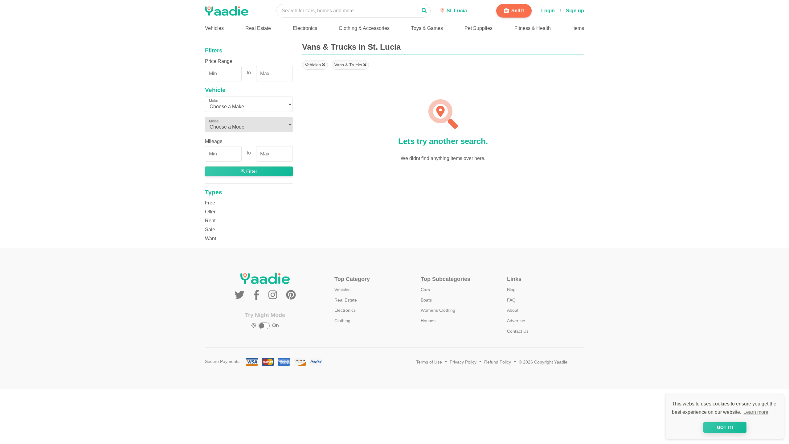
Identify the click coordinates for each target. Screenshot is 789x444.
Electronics (345, 310)
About (512, 310)
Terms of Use (429, 362)
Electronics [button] (305, 28)
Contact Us (518, 331)
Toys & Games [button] (427, 28)
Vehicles (313, 64)
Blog (511, 289)
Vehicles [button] (214, 28)
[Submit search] (424, 11)
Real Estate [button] (258, 28)
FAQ (511, 300)
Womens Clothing (438, 310)
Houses (428, 320)
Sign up (575, 10)
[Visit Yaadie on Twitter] (240, 295)
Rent (210, 220)
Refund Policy (497, 362)
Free (210, 202)
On (275, 325)
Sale (210, 229)
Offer (210, 211)
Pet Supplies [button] (478, 28)
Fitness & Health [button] (532, 28)
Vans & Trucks (348, 64)
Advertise (516, 320)
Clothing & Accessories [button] (364, 28)
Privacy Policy (463, 362)
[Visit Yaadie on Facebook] (257, 295)
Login (548, 10)
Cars (425, 289)
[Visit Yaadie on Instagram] (274, 295)
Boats (426, 300)
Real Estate (345, 300)
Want (210, 238)
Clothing (342, 320)
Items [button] (578, 28)
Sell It (517, 10)
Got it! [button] (725, 427)
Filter (251, 171)
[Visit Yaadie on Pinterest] (291, 295)
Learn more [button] (755, 412)
